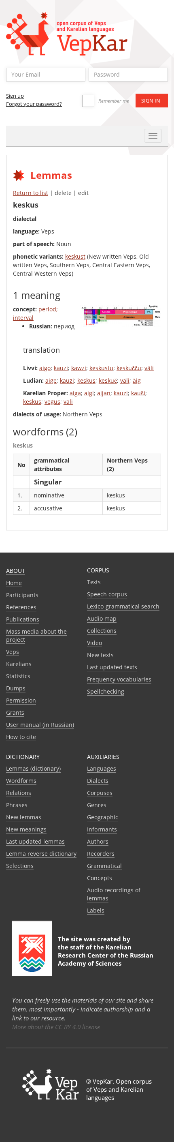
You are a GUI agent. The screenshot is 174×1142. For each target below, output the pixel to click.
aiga (75, 393)
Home (14, 583)
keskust (75, 256)
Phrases (17, 805)
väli (149, 368)
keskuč (108, 380)
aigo (45, 368)
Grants (15, 712)
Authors (97, 841)
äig (137, 380)
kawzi (78, 368)
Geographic (102, 817)
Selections (20, 866)
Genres (96, 805)
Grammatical (104, 866)
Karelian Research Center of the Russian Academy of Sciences (105, 955)
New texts (100, 655)
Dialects (97, 780)
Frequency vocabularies (119, 679)
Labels (95, 910)
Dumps (15, 688)
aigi (89, 393)
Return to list (30, 193)
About (15, 570)
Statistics (18, 676)
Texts (94, 582)
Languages (101, 768)
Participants (22, 595)
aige (51, 380)
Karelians (19, 664)
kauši (138, 393)
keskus (86, 380)
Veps (12, 652)
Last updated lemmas (35, 841)
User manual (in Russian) (40, 724)
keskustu (101, 368)
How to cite (21, 737)
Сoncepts (99, 878)
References (21, 607)
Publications (22, 619)
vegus (52, 401)
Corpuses (99, 793)
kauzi (61, 368)
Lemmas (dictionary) (33, 768)
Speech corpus (107, 594)
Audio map (102, 618)
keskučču (129, 368)
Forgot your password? (34, 103)
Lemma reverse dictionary (41, 853)
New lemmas (23, 817)
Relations (18, 793)
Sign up (15, 95)
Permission (21, 700)
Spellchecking (105, 691)
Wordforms (21, 780)
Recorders (101, 853)
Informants (102, 829)
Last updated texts (112, 667)
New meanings (26, 829)
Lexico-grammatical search (123, 606)
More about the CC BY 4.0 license (56, 1027)
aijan (103, 393)
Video (94, 643)
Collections (102, 630)
